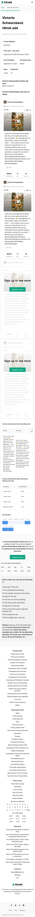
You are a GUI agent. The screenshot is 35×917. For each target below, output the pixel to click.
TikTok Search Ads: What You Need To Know (17, 831)
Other (28, 810)
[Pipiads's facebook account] (11, 905)
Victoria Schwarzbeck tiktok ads (11, 567)
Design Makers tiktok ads (30, 567)
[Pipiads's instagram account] (23, 905)
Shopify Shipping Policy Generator (17, 696)
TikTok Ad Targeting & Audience (17, 660)
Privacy (10, 910)
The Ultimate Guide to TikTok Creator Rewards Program (17, 840)
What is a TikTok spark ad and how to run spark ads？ (17, 855)
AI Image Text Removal (17, 742)
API (17, 878)
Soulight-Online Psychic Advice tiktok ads (24, 571)
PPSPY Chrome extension (18, 702)
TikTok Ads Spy (17, 716)
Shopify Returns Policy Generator (17, 694)
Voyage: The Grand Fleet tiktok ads (17, 571)
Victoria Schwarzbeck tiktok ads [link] (10, 10)
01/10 (24, 819)
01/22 (24, 816)
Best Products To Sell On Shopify (17, 773)
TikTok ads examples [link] (13, 7)
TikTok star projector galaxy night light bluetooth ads (15, 610)
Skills (17, 722)
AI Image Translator (17, 739)
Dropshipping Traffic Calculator (17, 668)
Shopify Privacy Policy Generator (17, 683)
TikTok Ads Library (17, 725)
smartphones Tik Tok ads (10, 606)
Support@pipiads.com (17, 872)
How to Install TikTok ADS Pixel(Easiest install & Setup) (17, 863)
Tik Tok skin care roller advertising (13, 599)
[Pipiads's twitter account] (15, 905)
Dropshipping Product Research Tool (17, 748)
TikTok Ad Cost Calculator (17, 674)
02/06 (17, 816)
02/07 (11, 816)
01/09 (11, 822)
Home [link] (3, 7)
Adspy (17, 713)
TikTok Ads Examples (17, 784)
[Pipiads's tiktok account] (19, 905)
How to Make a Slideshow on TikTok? (17, 859)
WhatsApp (17, 875)
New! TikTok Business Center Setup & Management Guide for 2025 (17, 836)
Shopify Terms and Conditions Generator (17, 690)
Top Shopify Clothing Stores (17, 770)
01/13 (17, 819)
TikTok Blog (17, 787)
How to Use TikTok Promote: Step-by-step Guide (17, 845)
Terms (16, 910)
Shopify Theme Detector (17, 663)
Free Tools (17, 699)
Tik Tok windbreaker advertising (13, 590)
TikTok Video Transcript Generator (17, 730)
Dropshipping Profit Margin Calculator (17, 680)
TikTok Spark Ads (17, 719)
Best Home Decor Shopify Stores (17, 776)
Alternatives (17, 733)
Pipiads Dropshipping (17, 751)
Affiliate (17, 705)
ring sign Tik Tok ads (9, 596)
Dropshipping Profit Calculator (17, 677)
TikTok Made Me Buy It (17, 758)
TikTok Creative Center (17, 728)
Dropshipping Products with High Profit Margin (17, 755)
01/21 (11, 819)
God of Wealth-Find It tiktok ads (17, 567)
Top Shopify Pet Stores (17, 764)
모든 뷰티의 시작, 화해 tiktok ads (24, 567)
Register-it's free (17, 289)
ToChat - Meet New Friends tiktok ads (4, 567)
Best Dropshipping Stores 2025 (17, 745)
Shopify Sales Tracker (17, 654)
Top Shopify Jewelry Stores (17, 767)
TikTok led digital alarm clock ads (13, 617)
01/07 (24, 822)
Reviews (17, 736)
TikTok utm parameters (17, 657)
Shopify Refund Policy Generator (17, 686)
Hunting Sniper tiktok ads (11, 571)
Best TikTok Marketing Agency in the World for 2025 (18, 850)
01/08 (17, 822)
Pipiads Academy (17, 798)
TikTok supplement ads (10, 614)
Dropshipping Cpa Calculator (17, 671)
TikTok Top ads (17, 790)
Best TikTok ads (17, 792)
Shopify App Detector (17, 665)
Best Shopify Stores (17, 761)
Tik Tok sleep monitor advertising (13, 602)
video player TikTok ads (10, 587)
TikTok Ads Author (17, 795)
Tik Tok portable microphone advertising (15, 593)
